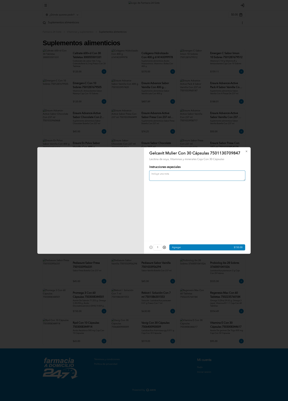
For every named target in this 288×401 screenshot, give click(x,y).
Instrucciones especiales (164, 167)
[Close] (246, 151)
